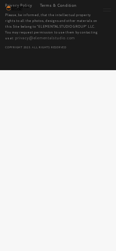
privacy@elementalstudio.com (45, 38)
